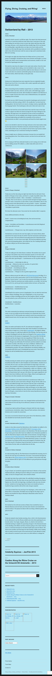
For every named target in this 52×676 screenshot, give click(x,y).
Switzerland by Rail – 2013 (14, 598)
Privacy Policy (25, 672)
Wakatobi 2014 (10, 589)
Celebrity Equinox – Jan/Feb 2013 (15, 600)
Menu (44, 8)
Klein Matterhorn (20, 436)
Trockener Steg (9, 436)
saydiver (8, 538)
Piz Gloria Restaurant (32, 275)
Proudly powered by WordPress (35, 672)
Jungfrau (7, 323)
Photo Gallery (8, 661)
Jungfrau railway (40, 334)
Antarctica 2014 (11, 591)
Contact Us (8, 667)
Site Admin (8, 652)
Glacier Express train (20, 457)
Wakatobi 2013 (10, 593)
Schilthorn (7, 357)
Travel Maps (8, 664)
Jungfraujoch (30, 330)
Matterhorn (21, 423)
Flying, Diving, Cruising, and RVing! (21, 8)
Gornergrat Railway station (12, 429)
